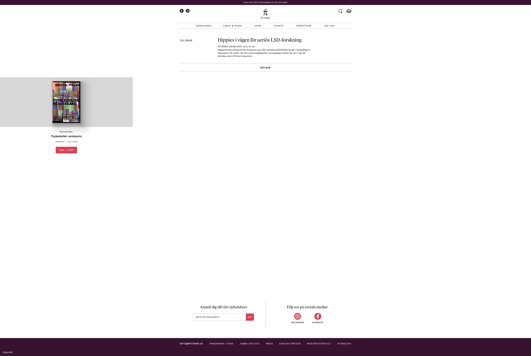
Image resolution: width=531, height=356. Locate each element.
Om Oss (329, 25)
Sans (257, 25)
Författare (304, 25)
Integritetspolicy (319, 343)
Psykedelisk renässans (66, 136)
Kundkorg (349, 11)
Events (278, 25)
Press (269, 343)
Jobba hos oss (250, 343)
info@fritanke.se (191, 343)
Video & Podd (232, 25)
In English (344, 343)
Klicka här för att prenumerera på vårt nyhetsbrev (265, 2)
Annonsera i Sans (221, 343)
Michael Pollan (66, 131)
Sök (340, 11)
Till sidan (186, 40)
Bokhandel (204, 25)
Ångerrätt (8, 352)
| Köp (66, 150)
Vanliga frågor (290, 343)
